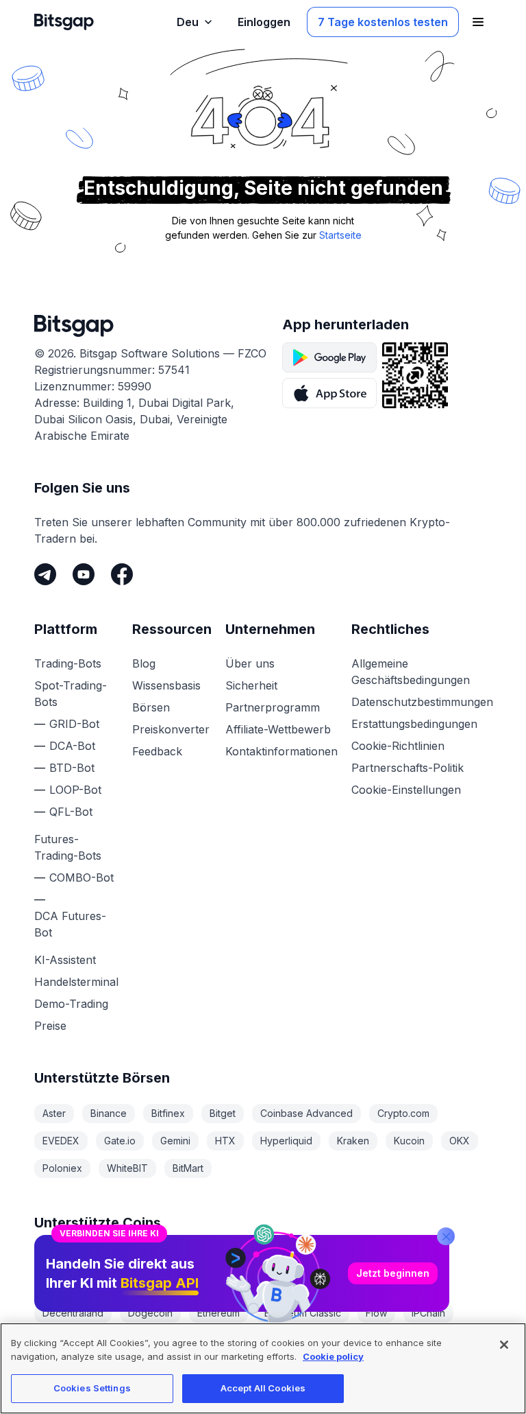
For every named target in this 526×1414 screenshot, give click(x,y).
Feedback (157, 751)
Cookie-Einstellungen (406, 790)
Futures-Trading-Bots (67, 847)
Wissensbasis (166, 685)
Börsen (151, 707)
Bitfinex (168, 1113)
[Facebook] (122, 574)
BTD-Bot (72, 768)
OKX (459, 1140)
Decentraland (72, 1313)
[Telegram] (45, 574)
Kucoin (409, 1140)
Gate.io (120, 1140)
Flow (376, 1313)
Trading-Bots (67, 663)
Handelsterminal (76, 982)
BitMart (188, 1168)
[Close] (446, 1236)
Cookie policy (333, 1356)
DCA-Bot (72, 746)
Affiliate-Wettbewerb (278, 729)
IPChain (428, 1313)
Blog (143, 663)
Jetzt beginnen (392, 1273)
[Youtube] (84, 574)
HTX (225, 1140)
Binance (108, 1113)
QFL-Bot (70, 811)
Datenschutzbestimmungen (422, 702)
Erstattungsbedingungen (414, 724)
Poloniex (62, 1168)
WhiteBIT (127, 1168)
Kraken (353, 1140)
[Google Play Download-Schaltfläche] (329, 357)
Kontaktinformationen (281, 751)
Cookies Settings (92, 1387)
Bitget (223, 1113)
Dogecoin (150, 1313)
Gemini (175, 1140)
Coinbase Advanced (306, 1113)
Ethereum (218, 1313)
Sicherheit (251, 685)
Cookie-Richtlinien (397, 746)
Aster (54, 1113)
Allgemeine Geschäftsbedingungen (410, 672)
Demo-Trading (71, 1004)
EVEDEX (60, 1140)
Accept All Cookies (263, 1387)
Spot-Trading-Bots (70, 694)
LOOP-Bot (75, 790)
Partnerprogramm (272, 707)
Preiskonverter (171, 729)
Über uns (250, 663)
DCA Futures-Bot (70, 924)
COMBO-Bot (81, 877)
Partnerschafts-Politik (407, 768)
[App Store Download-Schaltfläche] (329, 393)
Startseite (340, 235)
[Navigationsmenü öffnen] (478, 22)
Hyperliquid (286, 1140)
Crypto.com (403, 1113)
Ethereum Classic (302, 1313)
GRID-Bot (74, 724)
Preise (50, 1026)
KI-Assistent (65, 960)
